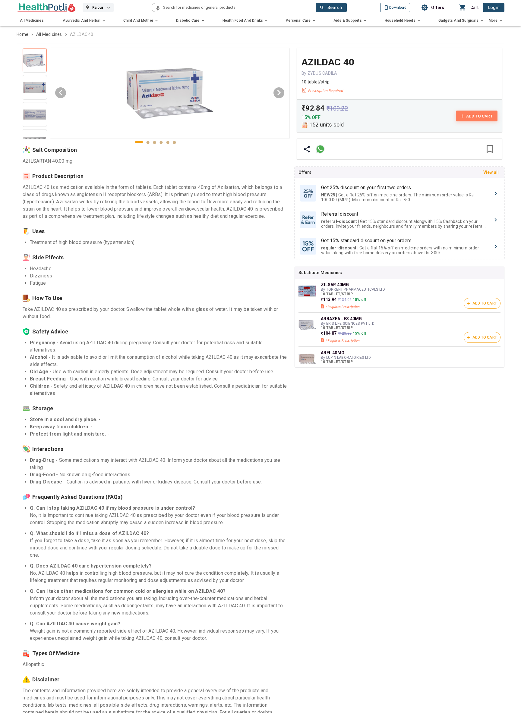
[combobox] (238, 7)
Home (22, 34)
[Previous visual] (60, 92)
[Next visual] (278, 92)
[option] (399, 193)
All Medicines (49, 34)
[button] (158, 8)
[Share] (307, 149)
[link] (47, 7)
